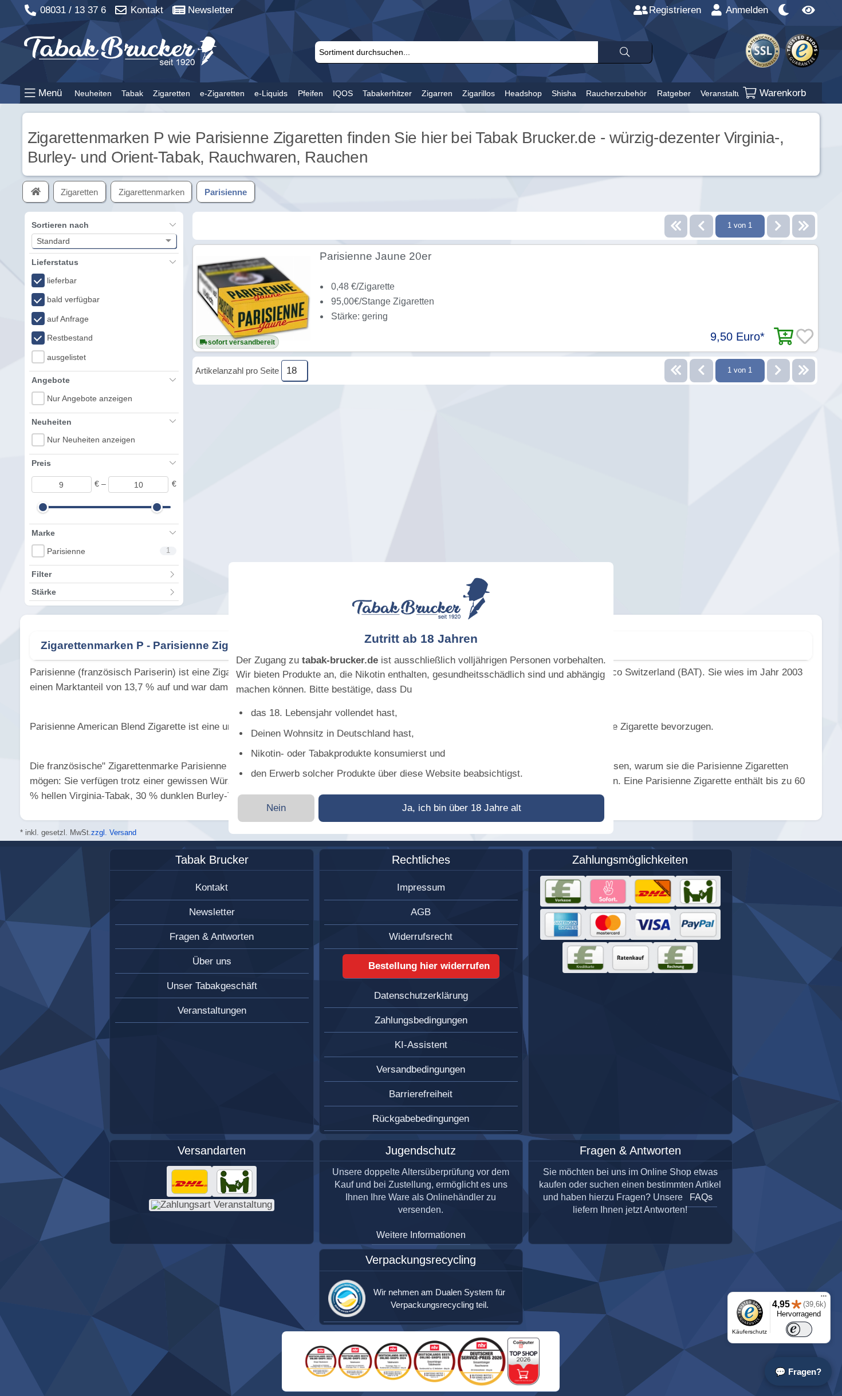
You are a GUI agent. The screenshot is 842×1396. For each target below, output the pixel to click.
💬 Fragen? (798, 1372)
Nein (276, 807)
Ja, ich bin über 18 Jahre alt (461, 807)
